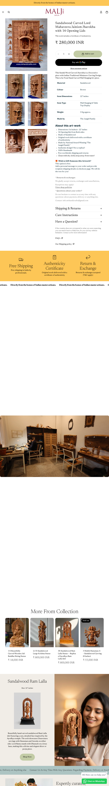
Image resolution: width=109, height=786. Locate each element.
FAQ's (58, 238)
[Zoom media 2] (15, 86)
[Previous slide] (8, 632)
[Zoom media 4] (15, 114)
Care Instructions (66, 215)
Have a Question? (66, 221)
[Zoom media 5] (37, 114)
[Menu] (3, 12)
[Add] (24, 643)
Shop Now (27, 757)
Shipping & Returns (68, 208)
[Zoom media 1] (26, 44)
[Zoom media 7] (37, 141)
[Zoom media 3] (37, 86)
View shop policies (63, 187)
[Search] (9, 12)
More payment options (78, 68)
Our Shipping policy (63, 244)
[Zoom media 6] (15, 141)
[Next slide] (26, 632)
